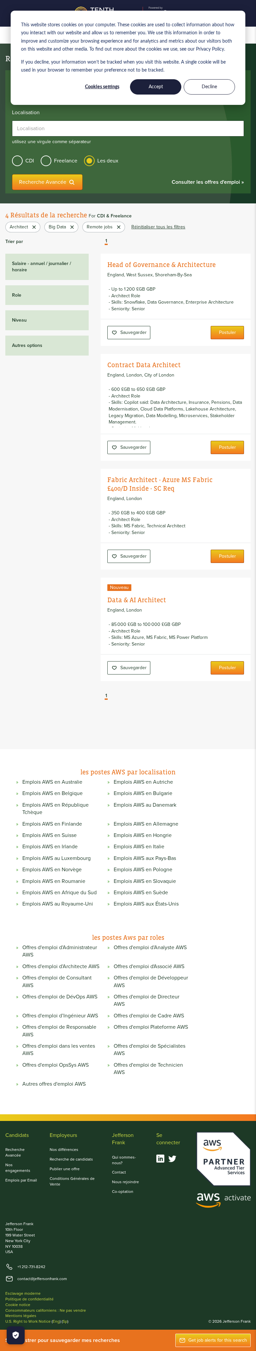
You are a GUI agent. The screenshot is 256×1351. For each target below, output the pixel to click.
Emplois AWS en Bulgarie (143, 793)
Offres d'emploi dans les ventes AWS (58, 1049)
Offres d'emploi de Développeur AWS (151, 981)
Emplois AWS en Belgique (52, 793)
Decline (209, 87)
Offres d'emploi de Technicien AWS (148, 1068)
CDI (29, 160)
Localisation (26, 112)
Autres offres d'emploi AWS (54, 1084)
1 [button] (106, 241)
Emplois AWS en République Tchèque (55, 808)
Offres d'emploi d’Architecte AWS (60, 966)
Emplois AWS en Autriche (143, 782)
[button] (101, 242)
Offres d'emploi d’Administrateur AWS (59, 951)
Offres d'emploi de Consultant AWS (57, 981)
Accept (156, 87)
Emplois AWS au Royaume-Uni (57, 904)
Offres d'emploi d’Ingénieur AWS (60, 1015)
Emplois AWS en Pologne (143, 869)
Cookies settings (102, 87)
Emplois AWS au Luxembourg (56, 858)
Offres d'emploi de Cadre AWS (149, 1015)
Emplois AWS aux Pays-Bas (145, 858)
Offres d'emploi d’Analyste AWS (150, 947)
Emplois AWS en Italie (139, 846)
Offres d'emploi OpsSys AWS (55, 1065)
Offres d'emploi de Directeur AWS (146, 1000)
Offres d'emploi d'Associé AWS (149, 966)
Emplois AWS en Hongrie (143, 835)
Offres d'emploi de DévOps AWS (59, 996)
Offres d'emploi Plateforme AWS (151, 1027)
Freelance (65, 160)
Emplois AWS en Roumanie (53, 881)
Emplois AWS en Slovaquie (145, 881)
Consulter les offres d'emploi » (208, 182)
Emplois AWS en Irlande (50, 846)
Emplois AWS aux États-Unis (146, 904)
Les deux (107, 160)
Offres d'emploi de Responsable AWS (59, 1030)
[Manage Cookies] (16, 1335)
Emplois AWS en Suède (141, 892)
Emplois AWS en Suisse (49, 835)
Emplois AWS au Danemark (145, 805)
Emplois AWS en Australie (52, 782)
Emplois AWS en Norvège (52, 869)
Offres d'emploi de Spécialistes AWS (149, 1049)
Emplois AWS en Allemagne (146, 824)
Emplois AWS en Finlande (52, 824)
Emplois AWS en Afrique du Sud (59, 892)
